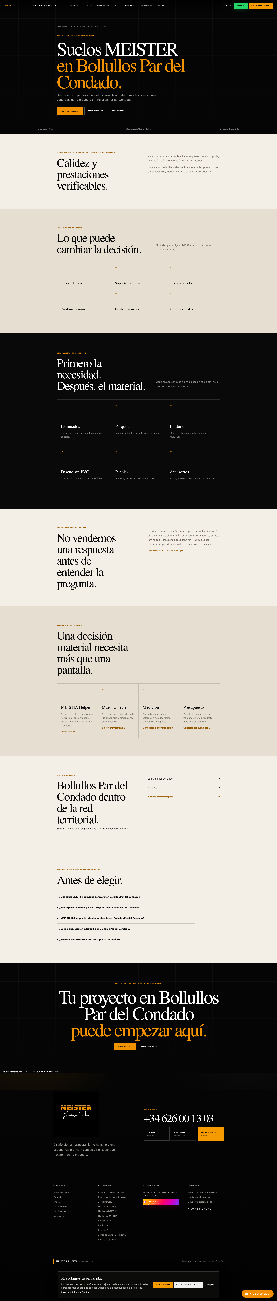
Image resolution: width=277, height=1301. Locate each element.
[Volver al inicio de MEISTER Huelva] (14, 6)
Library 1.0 (103, 1230)
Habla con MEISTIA (107, 1211)
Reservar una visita (201, 1209)
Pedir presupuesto (150, 1046)
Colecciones (72, 6)
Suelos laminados (61, 1192)
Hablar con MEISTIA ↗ (108, 1216)
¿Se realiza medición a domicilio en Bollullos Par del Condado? (94, 928)
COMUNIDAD (146, 6)
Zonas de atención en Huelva (112, 1235)
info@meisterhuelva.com (199, 1197)
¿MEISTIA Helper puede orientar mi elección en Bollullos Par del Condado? (101, 918)
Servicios (88, 6)
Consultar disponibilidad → (158, 727)
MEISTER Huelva (63, 26)
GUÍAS (116, 6)
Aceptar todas (163, 1284)
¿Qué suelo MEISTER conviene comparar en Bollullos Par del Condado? (99, 896)
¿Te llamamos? (105, 1202)
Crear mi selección (70, 111)
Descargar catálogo (107, 1206)
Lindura (56, 1202)
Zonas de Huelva (80, 26)
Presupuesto (118, 111)
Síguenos (162, 6)
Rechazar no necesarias (188, 1284)
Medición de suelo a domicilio (112, 1197)
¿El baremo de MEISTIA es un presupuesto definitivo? (89, 939)
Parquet (57, 1197)
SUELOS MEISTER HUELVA (44, 6)
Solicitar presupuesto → (197, 727)
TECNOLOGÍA (130, 6)
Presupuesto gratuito (261, 6)
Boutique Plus (104, 1220)
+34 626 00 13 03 (178, 1118)
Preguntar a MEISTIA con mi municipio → (167, 551)
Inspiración (103, 6)
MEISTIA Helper (125, 1046)
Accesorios (58, 1216)
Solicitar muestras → (114, 727)
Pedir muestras (95, 111)
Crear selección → (69, 732)
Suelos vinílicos (60, 1206)
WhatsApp (241, 6)
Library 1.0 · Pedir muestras (111, 1192)
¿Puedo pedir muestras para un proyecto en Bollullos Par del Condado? (99, 907)
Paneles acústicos (61, 1211)
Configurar (210, 1285)
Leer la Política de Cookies (76, 1292)
